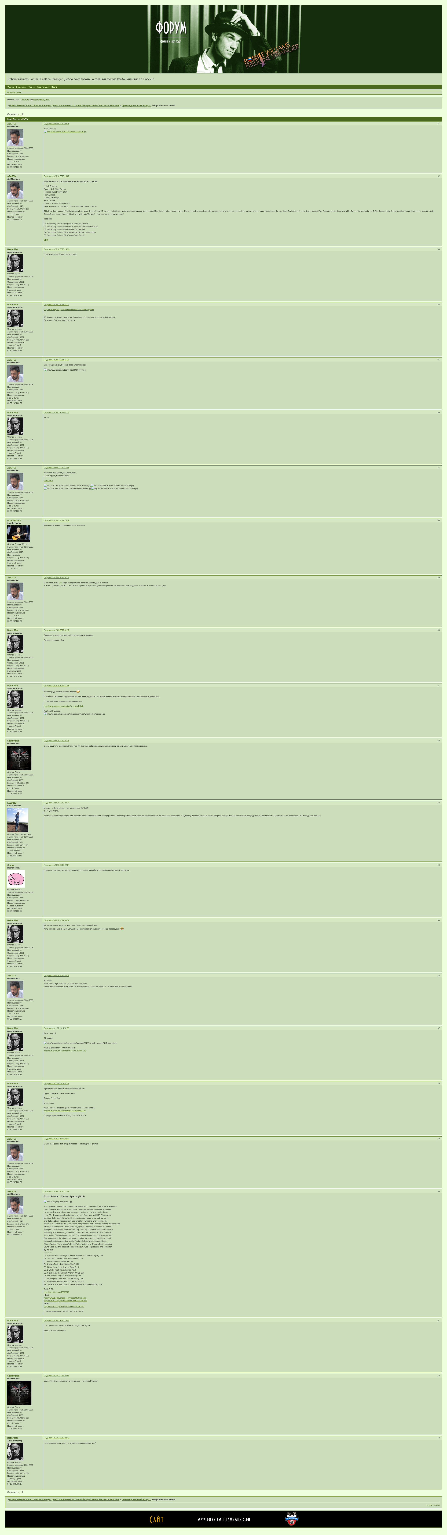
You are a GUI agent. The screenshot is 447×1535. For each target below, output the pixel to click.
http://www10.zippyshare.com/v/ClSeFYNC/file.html (65, 1301)
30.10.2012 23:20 (62, 975)
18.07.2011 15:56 (62, 360)
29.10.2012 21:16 (62, 741)
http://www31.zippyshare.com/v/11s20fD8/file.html (65, 1298)
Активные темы (14, 92)
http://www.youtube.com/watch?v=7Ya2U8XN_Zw (65, 1051)
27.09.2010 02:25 (62, 124)
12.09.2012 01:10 (62, 577)
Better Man (12, 249)
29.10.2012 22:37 (62, 865)
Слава (10, 865)
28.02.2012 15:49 (62, 468)
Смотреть (48, 480)
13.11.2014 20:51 (62, 1139)
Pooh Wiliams (14, 520)
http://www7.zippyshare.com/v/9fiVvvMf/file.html (64, 1306)
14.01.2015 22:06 (62, 1191)
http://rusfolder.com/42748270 (56, 1292)
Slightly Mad (13, 741)
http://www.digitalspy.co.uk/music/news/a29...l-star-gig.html (69, 310)
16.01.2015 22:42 (62, 1438)
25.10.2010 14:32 (62, 249)
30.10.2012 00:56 (62, 920)
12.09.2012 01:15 (62, 630)
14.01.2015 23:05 (62, 1320)
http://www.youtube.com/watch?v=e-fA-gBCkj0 (63, 706)
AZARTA (11, 124)
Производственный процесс (136, 105)
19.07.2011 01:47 (62, 412)
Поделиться (49, 124)
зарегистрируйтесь (41, 100)
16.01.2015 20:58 (62, 1376)
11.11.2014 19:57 (62, 1083)
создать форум (433, 1505)
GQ (60, 583)
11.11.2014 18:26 (62, 1028)
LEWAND (11, 803)
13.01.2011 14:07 (62, 304)
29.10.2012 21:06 (62, 685)
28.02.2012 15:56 (62, 520)
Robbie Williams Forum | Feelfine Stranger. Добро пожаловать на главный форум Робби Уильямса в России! (64, 105)
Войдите (25, 100)
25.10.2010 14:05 (62, 176)
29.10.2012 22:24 (62, 803)
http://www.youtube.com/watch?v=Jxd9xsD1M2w (65, 1111)
